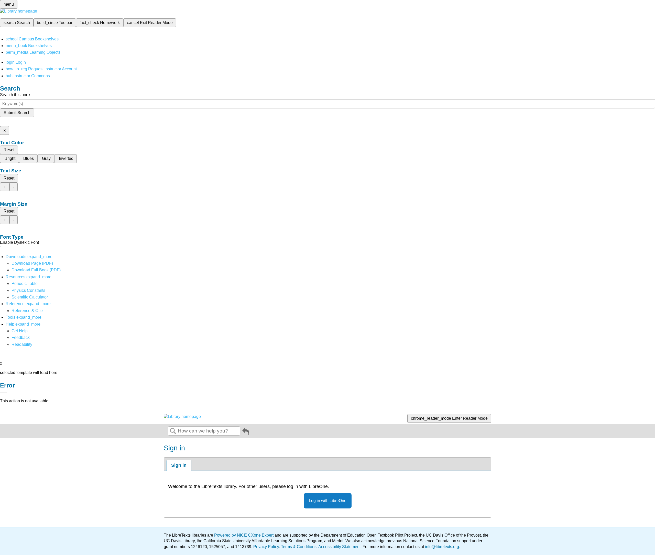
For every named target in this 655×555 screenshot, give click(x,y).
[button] (21, 337)
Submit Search (17, 112)
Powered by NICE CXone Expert (244, 535)
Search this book (15, 95)
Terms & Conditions (298, 547)
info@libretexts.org (441, 547)
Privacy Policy (266, 547)
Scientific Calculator (30, 297)
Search (173, 431)
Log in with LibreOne (327, 500)
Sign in (179, 465)
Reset (9, 150)
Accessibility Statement (339, 547)
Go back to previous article (246, 432)
